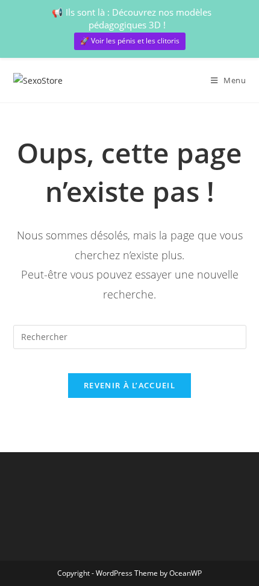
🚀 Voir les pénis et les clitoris (129, 41)
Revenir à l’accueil (129, 385)
